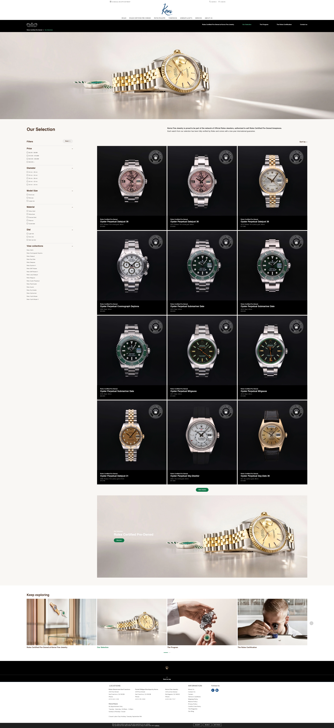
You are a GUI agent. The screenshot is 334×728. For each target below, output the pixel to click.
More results (202, 489)
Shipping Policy (193, 699)
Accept (197, 724)
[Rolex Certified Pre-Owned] (202, 536)
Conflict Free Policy (194, 706)
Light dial (31, 233)
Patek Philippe (159, 18)
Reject (207, 724)
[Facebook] (212, 690)
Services (198, 18)
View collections (35, 246)
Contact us (303, 24)
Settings (217, 724)
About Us (208, 18)
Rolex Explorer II (31, 265)
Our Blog (191, 711)
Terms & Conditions (194, 696)
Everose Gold (32, 217)
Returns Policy (192, 701)
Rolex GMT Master (32, 268)
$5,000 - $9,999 (33, 152)
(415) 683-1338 (114, 699)
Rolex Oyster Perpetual (33, 280)
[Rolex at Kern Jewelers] (331, 6)
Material (31, 207)
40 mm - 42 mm (33, 181)
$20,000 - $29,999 (34, 158)
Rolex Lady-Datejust (32, 274)
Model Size (32, 191)
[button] (166, 652)
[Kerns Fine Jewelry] (167, 9)
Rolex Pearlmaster (32, 283)
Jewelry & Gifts (186, 18)
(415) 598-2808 (140, 699)
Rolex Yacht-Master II (33, 299)
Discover (119, 540)
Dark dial (31, 236)
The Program (264, 24)
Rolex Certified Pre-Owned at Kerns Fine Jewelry (218, 24)
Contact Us (191, 692)
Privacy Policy (192, 704)
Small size (31, 194)
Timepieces (172, 18)
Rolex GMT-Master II (32, 271)
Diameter (31, 168)
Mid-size (31, 197)
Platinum (31, 220)
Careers (190, 694)
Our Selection (246, 24)
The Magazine (192, 709)
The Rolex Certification (284, 24)
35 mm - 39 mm (33, 178)
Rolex (124, 18)
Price (29, 149)
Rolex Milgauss (31, 277)
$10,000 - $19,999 (34, 155)
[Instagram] (216, 690)
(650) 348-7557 (170, 699)
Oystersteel (32, 223)
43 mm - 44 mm (33, 184)
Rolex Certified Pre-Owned (140, 18)
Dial (29, 230)
